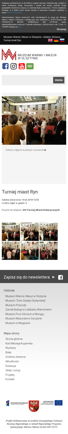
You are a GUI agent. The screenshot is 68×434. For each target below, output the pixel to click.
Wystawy (10, 347)
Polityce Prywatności (14, 12)
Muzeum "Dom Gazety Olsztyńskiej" (25, 300)
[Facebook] (5, 66)
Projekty (10, 374)
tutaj (19, 27)
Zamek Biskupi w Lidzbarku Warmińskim (28, 309)
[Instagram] (13, 66)
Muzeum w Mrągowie (17, 323)
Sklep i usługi (12, 370)
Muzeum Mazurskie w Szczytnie (23, 318)
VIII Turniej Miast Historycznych (41, 210)
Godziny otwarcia (15, 356)
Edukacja (10, 365)
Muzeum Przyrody (15, 305)
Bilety (8, 352)
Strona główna (13, 338)
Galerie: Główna (51, 37)
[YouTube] (21, 66)
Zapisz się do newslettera (27, 277)
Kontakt (9, 379)
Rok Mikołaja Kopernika (18, 343)
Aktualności (12, 361)
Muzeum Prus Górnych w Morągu (24, 314)
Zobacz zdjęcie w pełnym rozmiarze (24, 150)
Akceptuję (61, 29)
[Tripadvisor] (30, 66)
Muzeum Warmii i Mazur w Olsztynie (22, 37)
